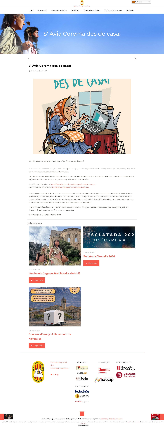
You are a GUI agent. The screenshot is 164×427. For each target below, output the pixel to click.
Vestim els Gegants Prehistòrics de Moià (54, 273)
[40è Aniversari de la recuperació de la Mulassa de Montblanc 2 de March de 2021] (157, 418)
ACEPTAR (83, 425)
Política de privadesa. (59, 368)
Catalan (138, 2)
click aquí (83, 423)
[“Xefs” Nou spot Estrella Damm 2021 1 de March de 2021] (6, 418)
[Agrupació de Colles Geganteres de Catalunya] (82, 3)
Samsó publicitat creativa (111, 419)
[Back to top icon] (82, 414)
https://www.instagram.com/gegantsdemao (70, 187)
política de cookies (133, 422)
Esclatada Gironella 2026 (99, 256)
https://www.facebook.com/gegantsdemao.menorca (73, 184)
